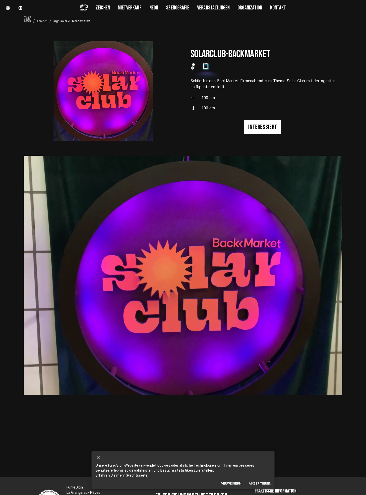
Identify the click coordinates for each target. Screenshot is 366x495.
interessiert (262, 127)
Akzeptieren (260, 483)
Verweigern (231, 483)
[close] (99, 458)
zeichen (42, 21)
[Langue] (8, 8)
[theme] (20, 7)
